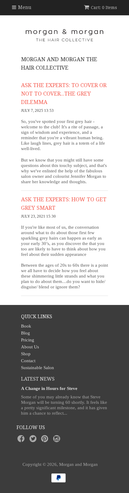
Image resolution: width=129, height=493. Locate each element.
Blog (25, 333)
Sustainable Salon (37, 367)
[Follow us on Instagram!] (57, 440)
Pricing (27, 340)
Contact (28, 360)
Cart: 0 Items (104, 7)
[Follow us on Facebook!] (21, 440)
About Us (30, 346)
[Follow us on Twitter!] (33, 440)
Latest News (38, 379)
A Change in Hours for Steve (49, 388)
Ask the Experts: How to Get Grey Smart (63, 203)
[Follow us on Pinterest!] (45, 440)
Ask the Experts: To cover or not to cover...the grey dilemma (63, 93)
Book (26, 326)
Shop (26, 353)
